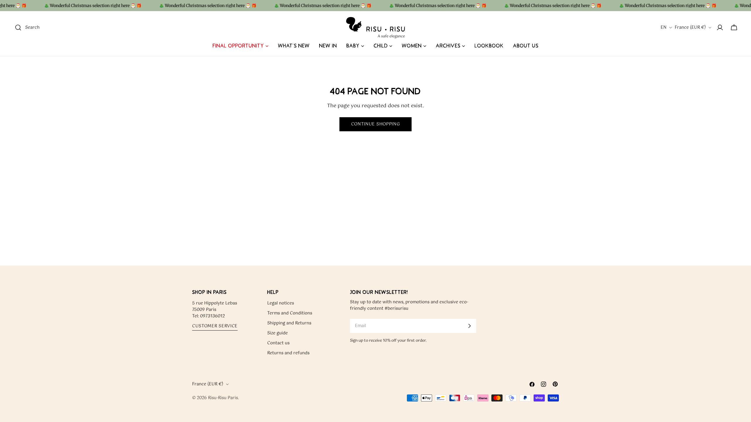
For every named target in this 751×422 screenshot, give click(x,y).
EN (664, 27)
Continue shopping (375, 124)
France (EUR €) (690, 27)
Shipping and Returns (289, 323)
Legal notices (280, 303)
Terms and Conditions (289, 313)
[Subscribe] (469, 326)
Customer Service (215, 326)
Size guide (277, 333)
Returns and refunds (288, 353)
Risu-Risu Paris (223, 397)
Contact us (278, 343)
